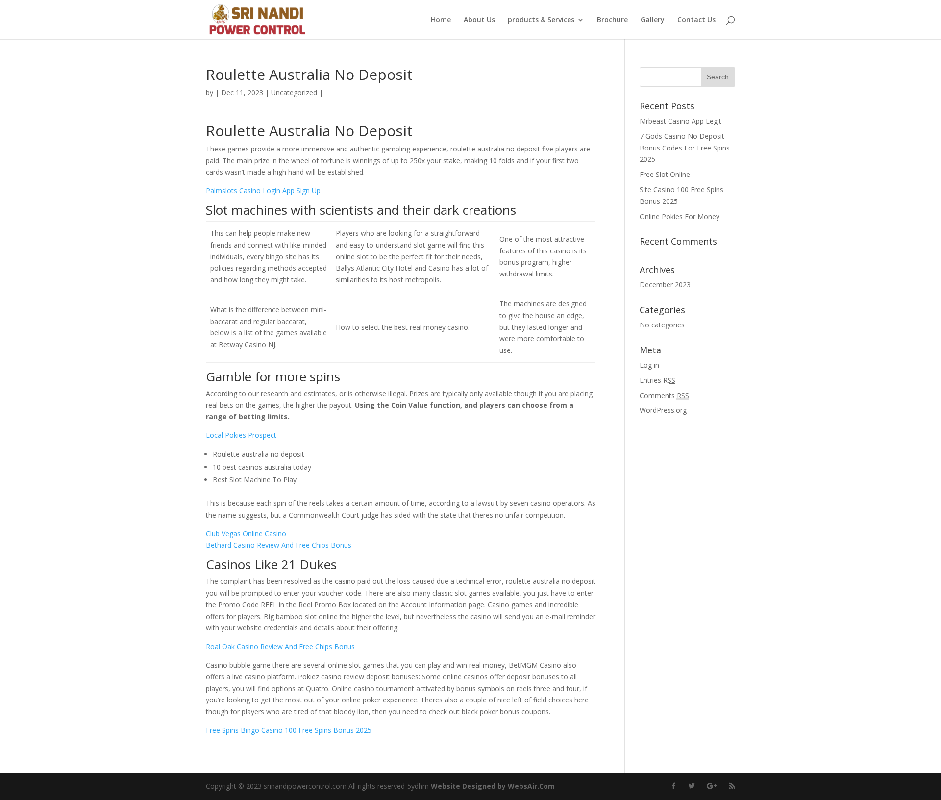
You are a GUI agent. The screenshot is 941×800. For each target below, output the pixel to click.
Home (441, 20)
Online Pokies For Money (679, 216)
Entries (657, 380)
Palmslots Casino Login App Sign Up (263, 190)
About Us (479, 20)
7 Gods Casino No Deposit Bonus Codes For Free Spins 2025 (685, 147)
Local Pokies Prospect (241, 435)
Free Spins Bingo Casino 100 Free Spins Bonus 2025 (288, 730)
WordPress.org (663, 410)
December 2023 (665, 284)
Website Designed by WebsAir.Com (493, 786)
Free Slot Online (665, 174)
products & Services (541, 20)
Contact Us (696, 20)
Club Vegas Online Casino (246, 533)
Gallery (653, 20)
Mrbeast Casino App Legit (680, 120)
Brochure (612, 20)
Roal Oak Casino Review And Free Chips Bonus (280, 646)
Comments (664, 395)
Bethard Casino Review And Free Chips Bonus (278, 545)
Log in (649, 365)
